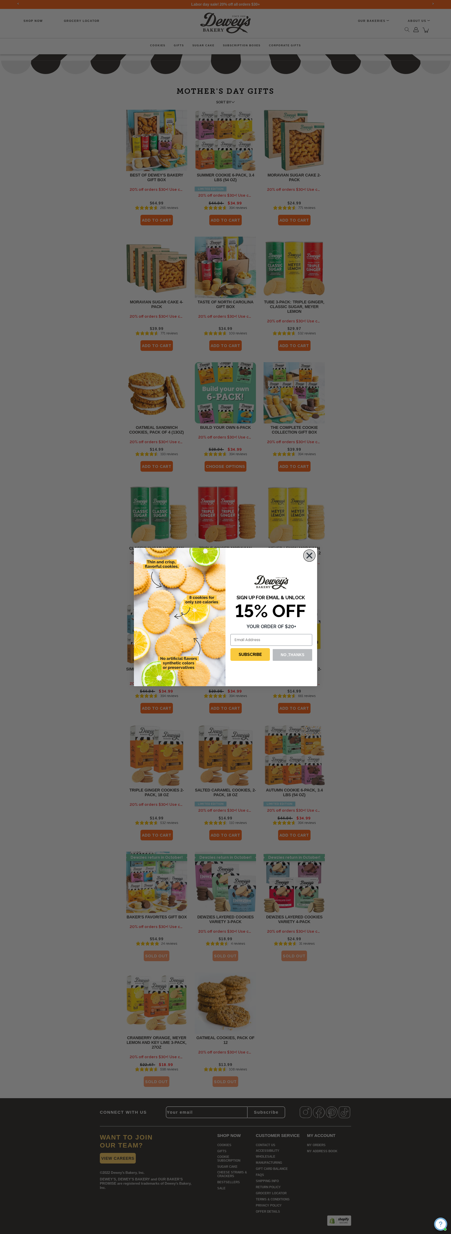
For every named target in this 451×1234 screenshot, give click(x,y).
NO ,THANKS (292, 655)
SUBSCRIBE (250, 654)
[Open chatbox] (440, 1224)
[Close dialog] (309, 555)
